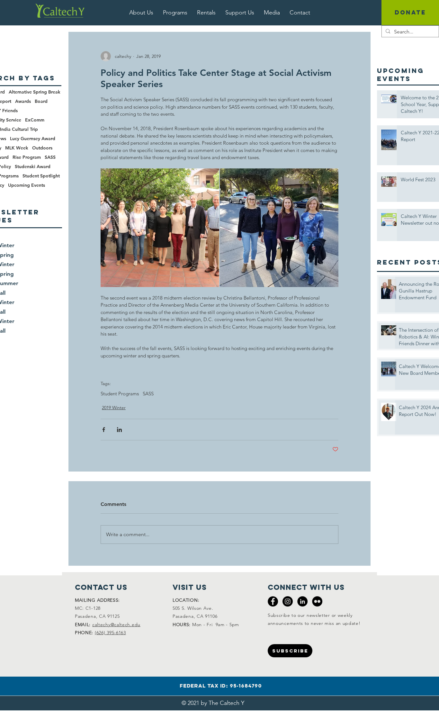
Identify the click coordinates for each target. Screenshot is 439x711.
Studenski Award (32, 166)
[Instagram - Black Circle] (287, 601)
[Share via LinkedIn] (119, 430)
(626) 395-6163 (110, 632)
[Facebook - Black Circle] (273, 601)
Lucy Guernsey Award (32, 138)
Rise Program (27, 157)
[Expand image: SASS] (160, 227)
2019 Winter (114, 407)
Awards (23, 101)
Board (41, 101)
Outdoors (42, 148)
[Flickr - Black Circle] (317, 601)
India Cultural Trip (19, 129)
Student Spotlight (41, 176)
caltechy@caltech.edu (116, 624)
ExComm (34, 120)
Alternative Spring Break (34, 92)
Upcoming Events (26, 185)
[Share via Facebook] (104, 430)
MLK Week (16, 148)
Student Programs (120, 394)
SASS (148, 394)
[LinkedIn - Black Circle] (302, 601)
